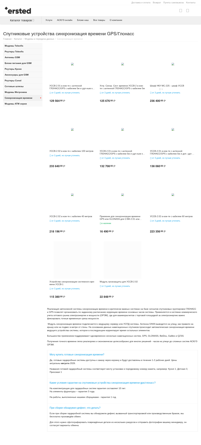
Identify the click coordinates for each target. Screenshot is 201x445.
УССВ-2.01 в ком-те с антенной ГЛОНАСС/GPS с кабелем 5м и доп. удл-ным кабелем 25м (171, 152)
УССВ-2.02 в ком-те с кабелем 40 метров (70, 216)
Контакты (191, 2)
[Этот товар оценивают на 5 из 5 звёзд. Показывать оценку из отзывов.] (154, 89)
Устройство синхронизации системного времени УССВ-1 (72, 283)
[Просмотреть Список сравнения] (180, 10)
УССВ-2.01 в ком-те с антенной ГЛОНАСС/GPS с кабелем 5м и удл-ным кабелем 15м (72, 87)
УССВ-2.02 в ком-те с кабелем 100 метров (71, 151)
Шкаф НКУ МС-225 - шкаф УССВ (167, 85)
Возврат (157, 2)
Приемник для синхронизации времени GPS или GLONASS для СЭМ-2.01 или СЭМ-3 (120, 217)
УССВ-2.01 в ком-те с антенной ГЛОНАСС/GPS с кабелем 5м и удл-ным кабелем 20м (122, 152)
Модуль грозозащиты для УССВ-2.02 (119, 281)
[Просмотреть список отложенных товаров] (187, 10)
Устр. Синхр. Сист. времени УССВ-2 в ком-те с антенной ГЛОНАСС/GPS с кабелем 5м (122, 87)
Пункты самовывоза (173, 2)
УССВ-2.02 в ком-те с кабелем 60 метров (171, 216)
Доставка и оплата (140, 2)
